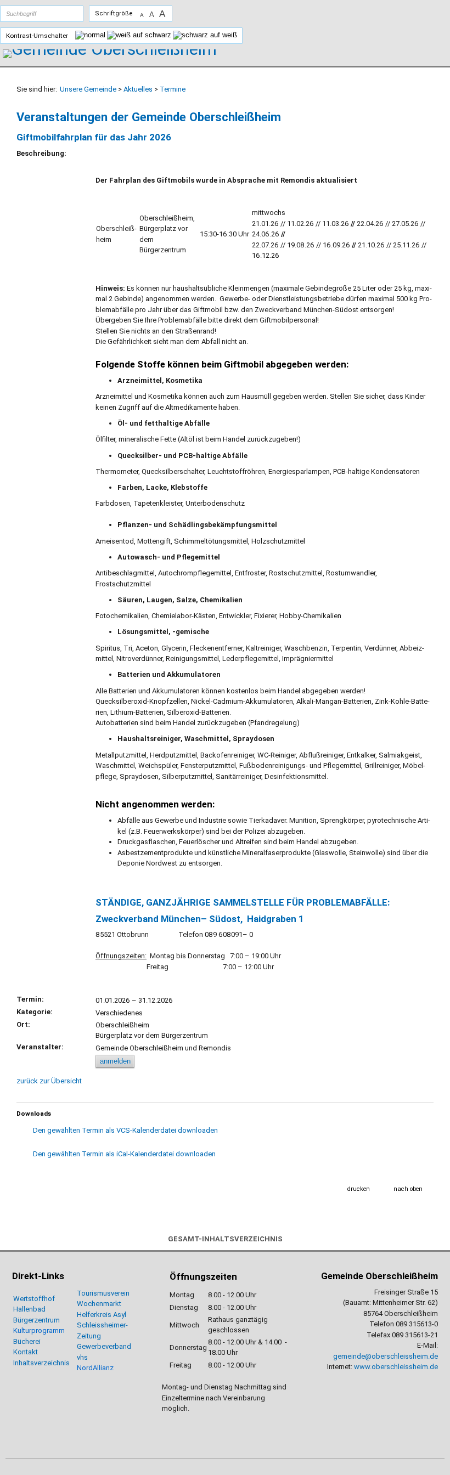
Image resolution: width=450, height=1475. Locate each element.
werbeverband (108, 1346)
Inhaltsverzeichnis (41, 1363)
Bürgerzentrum (36, 1320)
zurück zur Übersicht (49, 1081)
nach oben (408, 1189)
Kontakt (25, 1352)
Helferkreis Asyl (101, 1314)
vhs (82, 1357)
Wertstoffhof (34, 1299)
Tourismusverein (103, 1293)
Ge (81, 1346)
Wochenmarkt (99, 1303)
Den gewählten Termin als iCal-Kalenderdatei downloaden (124, 1154)
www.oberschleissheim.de (396, 1367)
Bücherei (27, 1341)
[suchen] (64, 13)
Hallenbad (29, 1309)
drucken (358, 1189)
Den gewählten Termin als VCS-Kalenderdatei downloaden (125, 1130)
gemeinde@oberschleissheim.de (385, 1356)
